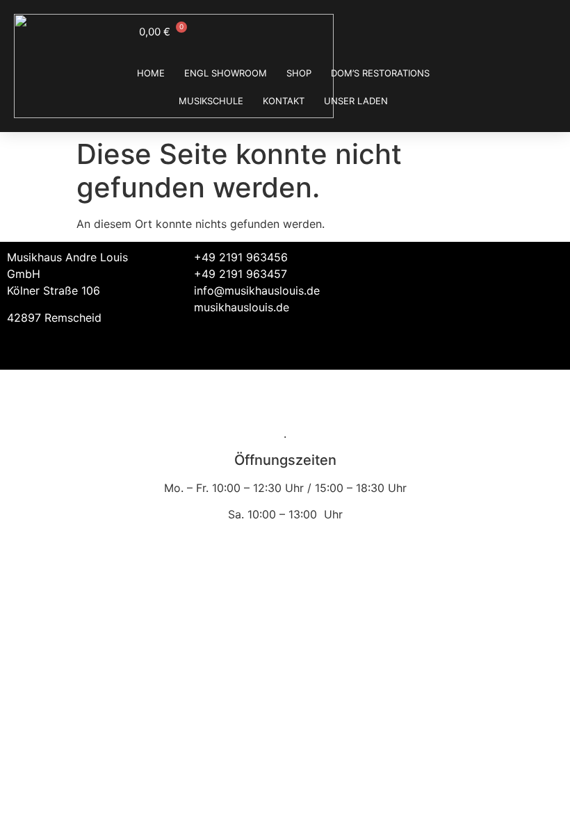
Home (151, 73)
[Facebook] (507, 266)
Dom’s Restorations (380, 73)
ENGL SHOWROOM (225, 73)
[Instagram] (545, 266)
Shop (298, 73)
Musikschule (211, 100)
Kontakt (283, 100)
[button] (399, 260)
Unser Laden (356, 100)
